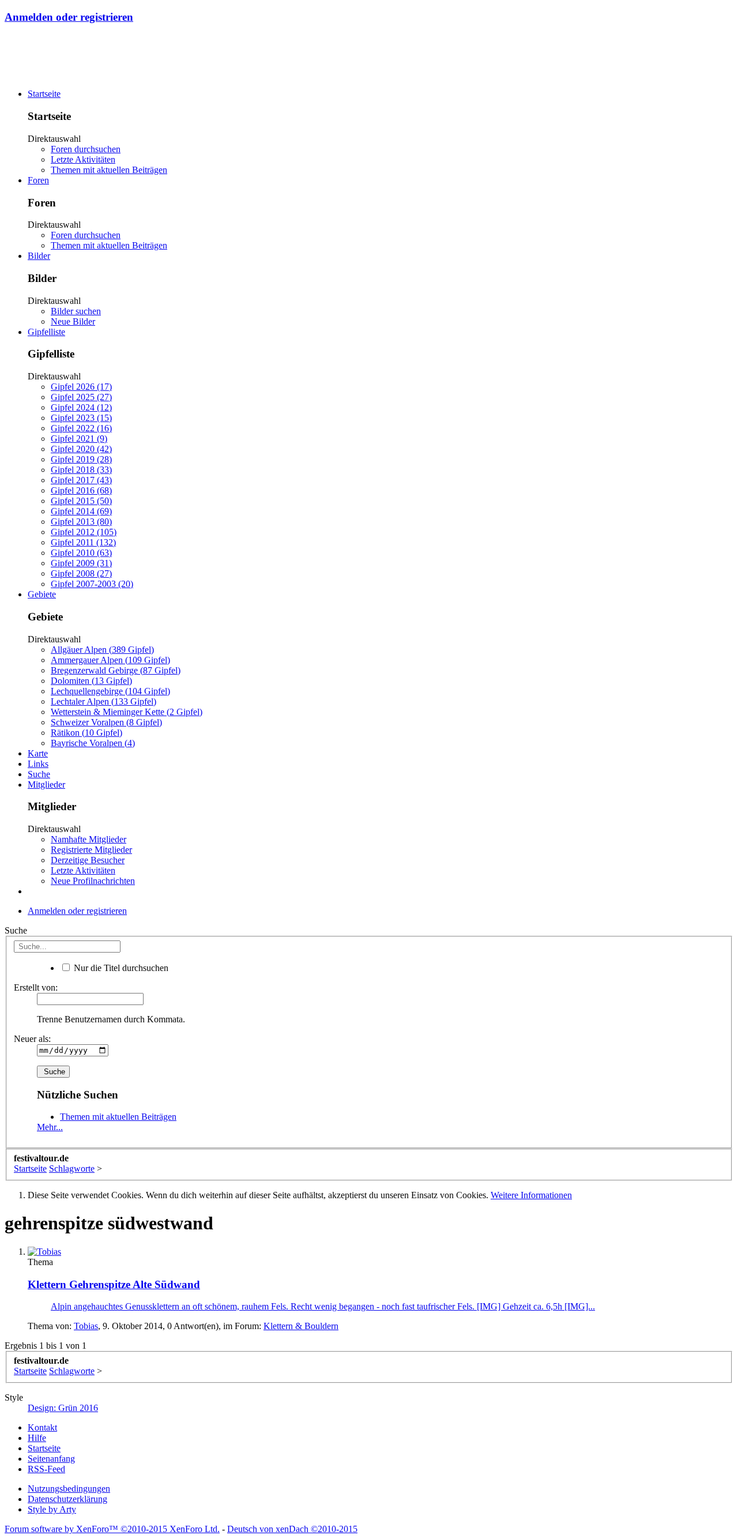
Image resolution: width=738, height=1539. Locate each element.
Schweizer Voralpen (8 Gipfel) (106, 722)
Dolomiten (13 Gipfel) (91, 681)
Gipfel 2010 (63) (81, 553)
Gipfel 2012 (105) (83, 532)
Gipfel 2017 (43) (81, 480)
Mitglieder (46, 784)
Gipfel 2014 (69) (81, 511)
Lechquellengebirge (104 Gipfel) (110, 691)
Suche (39, 774)
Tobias (86, 1326)
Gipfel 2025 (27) (81, 397)
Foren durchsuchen (86, 149)
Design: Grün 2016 (63, 1408)
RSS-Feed (46, 1469)
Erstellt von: (36, 987)
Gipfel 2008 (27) (81, 573)
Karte (38, 753)
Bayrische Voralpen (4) (93, 743)
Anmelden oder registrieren (69, 17)
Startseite (44, 94)
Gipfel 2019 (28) (81, 459)
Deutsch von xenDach (292, 1529)
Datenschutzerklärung (67, 1499)
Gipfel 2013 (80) (81, 521)
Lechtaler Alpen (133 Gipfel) (103, 701)
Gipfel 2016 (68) (81, 490)
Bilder (39, 256)
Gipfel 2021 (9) (79, 438)
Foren (38, 180)
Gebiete (42, 594)
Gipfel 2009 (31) (81, 563)
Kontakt (42, 1427)
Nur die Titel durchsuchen (119, 968)
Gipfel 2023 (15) (81, 418)
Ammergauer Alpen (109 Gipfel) (110, 660)
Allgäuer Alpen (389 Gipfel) (102, 649)
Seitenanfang (51, 1458)
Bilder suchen (76, 311)
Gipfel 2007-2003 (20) (92, 584)
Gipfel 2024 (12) (81, 407)
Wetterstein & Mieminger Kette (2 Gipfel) (126, 712)
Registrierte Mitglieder (91, 850)
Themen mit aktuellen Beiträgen (109, 170)
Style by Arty (52, 1509)
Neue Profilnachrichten (93, 881)
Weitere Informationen (531, 1195)
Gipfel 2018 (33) (81, 470)
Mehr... (50, 1127)
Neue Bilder (73, 321)
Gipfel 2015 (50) (81, 501)
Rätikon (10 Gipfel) (86, 732)
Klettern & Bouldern (300, 1326)
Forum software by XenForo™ (112, 1529)
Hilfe (37, 1438)
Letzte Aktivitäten (83, 159)
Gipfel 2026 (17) (81, 387)
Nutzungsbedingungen (69, 1488)
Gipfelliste (46, 332)
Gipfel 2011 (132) (83, 542)
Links (38, 764)
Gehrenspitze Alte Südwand (114, 1284)
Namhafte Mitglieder (88, 839)
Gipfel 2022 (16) (81, 428)
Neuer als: (32, 1039)
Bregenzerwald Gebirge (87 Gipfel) (115, 670)
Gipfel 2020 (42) (81, 449)
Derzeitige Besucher (88, 860)
